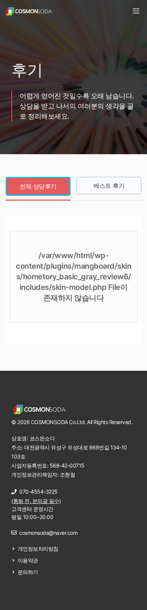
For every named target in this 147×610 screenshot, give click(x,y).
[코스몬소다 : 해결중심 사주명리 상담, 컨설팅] (29, 11)
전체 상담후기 (38, 186)
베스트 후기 (108, 185)
